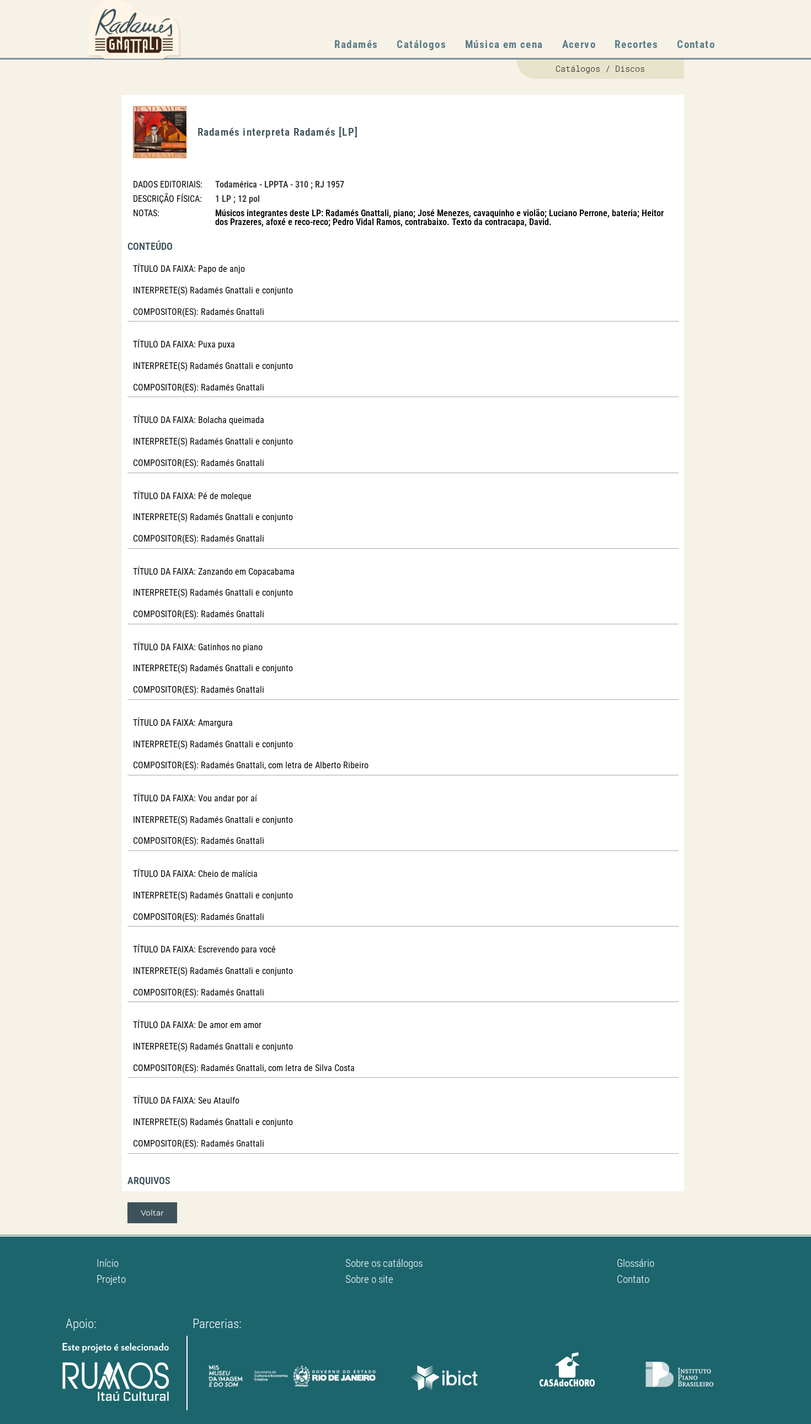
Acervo (579, 44)
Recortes (636, 44)
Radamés (356, 44)
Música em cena (504, 44)
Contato (696, 44)
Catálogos (421, 44)
